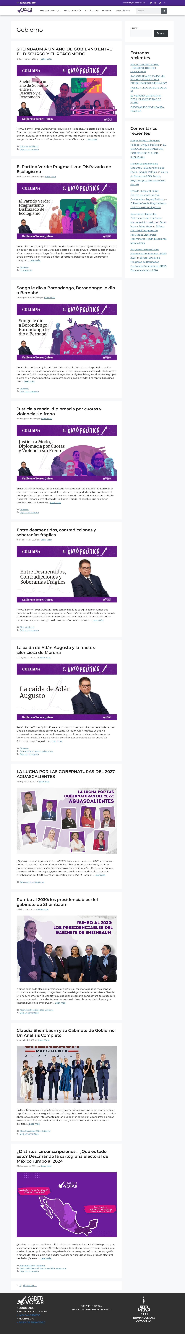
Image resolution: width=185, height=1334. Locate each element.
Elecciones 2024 (32, 1131)
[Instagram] (155, 3)
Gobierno (33, 146)
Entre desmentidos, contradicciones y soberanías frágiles (56, 532)
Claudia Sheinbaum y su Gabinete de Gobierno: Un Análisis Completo (66, 1033)
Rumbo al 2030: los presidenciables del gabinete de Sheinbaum (57, 902)
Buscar (134, 28)
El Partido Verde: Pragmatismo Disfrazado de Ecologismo (64, 169)
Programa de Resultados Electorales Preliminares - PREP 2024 (148, 253)
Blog (22, 627)
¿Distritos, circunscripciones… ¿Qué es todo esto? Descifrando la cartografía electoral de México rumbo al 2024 (62, 1156)
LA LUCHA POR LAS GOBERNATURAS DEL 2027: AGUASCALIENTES (66, 774)
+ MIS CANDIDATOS (28, 1315)
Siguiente (30, 1285)
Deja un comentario (29, 149)
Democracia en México (30, 751)
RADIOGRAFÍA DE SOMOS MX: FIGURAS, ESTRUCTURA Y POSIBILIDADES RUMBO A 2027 (148, 79)
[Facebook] (151, 3)
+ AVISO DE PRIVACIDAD (31, 1322)
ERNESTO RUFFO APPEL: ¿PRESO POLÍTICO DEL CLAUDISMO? (144, 68)
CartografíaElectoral (29, 1268)
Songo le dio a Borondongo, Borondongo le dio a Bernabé (66, 290)
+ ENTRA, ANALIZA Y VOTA (32, 1311)
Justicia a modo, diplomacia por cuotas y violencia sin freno (59, 411)
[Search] (164, 11)
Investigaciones (37, 882)
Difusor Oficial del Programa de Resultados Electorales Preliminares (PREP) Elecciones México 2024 (148, 234)
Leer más (91, 139)
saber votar (47, 751)
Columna (24, 146)
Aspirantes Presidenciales (32, 1010)
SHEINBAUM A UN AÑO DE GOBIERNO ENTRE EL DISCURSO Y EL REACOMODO (64, 51)
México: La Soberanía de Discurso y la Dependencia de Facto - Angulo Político (147, 167)
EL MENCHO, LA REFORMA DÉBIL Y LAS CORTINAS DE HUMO (145, 99)
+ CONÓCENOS (25, 1308)
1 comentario (26, 270)
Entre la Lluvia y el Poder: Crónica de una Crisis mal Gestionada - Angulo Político (146, 195)
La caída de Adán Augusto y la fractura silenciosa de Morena (57, 650)
